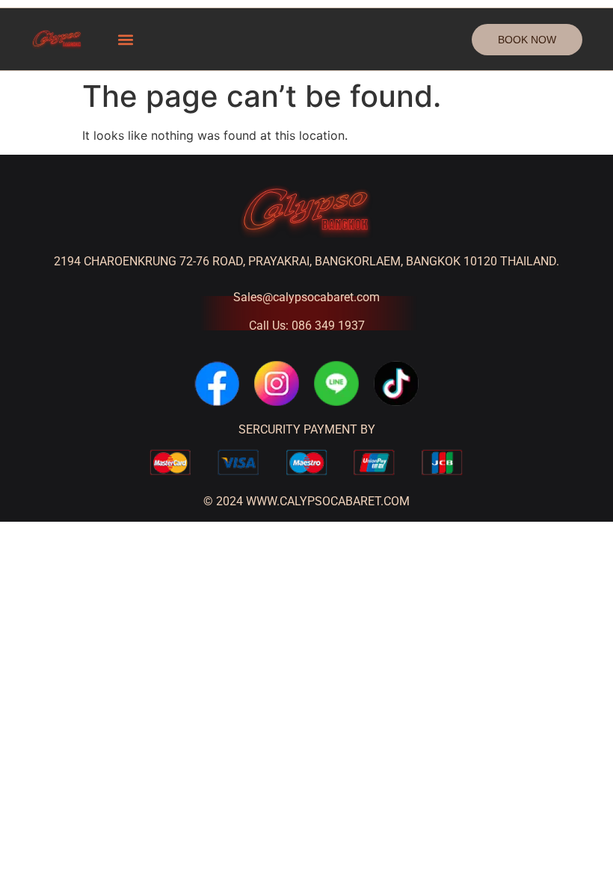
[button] (126, 39)
